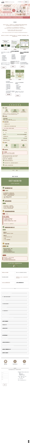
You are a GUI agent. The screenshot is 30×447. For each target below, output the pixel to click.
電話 (2, 374)
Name (2, 370)
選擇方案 (17, 93)
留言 (2, 376)
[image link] (5, 41)
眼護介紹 (22, 64)
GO (4, 382)
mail (2, 372)
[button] (15, 291)
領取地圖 (8, 92)
